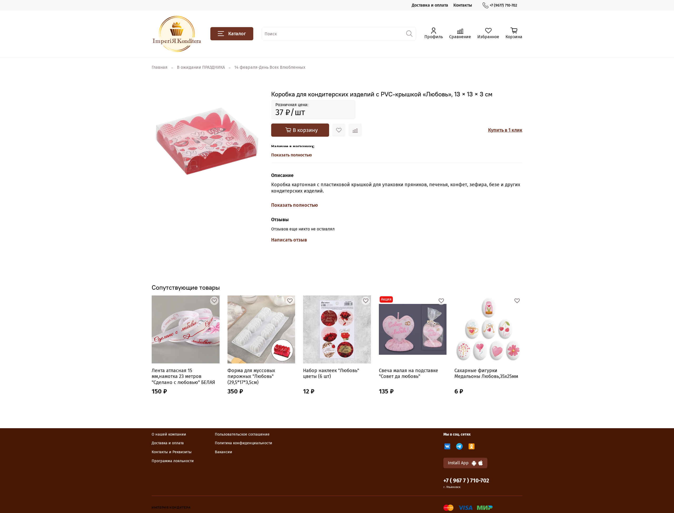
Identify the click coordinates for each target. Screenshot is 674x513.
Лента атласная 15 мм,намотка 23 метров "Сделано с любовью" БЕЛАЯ (183, 376)
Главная (159, 67)
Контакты (462, 5)
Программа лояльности (173, 461)
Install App (460, 462)
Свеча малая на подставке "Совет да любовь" (408, 373)
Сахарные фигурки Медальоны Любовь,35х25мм (486, 373)
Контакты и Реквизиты (172, 452)
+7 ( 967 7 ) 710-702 (466, 480)
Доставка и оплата (430, 5)
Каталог (237, 34)
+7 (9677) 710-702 (503, 5)
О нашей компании (169, 434)
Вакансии (223, 452)
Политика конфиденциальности (243, 443)
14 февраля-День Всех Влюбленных (269, 67)
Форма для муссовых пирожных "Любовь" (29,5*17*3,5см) (251, 376)
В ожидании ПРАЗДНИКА (201, 67)
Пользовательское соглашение (242, 434)
